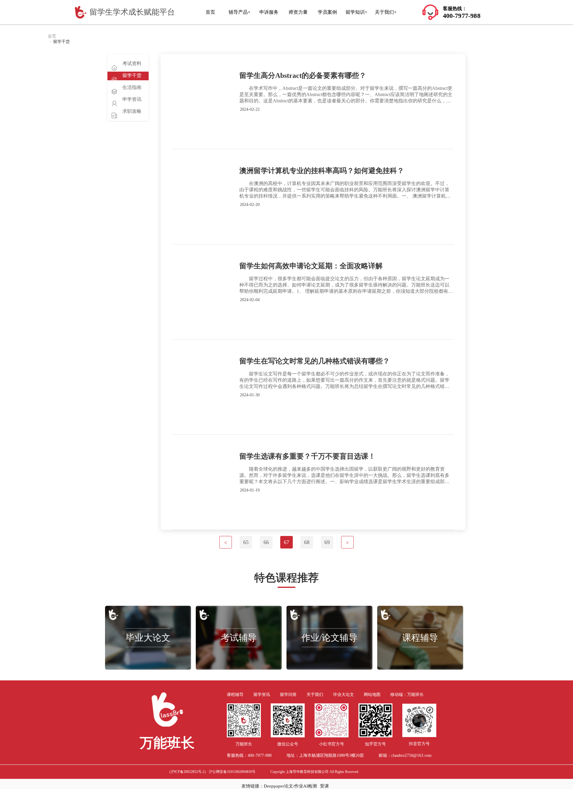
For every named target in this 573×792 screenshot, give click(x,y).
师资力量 (298, 12)
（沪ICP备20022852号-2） (187, 772)
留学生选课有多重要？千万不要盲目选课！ (307, 456)
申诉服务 (268, 12)
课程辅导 (420, 637)
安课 (324, 786)
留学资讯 (261, 694)
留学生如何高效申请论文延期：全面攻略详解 (311, 266)
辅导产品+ (239, 12)
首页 (210, 12)
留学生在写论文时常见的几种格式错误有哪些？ (314, 361)
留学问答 (288, 694)
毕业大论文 (148, 637)
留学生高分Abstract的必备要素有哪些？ (302, 75)
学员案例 (327, 12)
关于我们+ (386, 12)
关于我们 (314, 694)
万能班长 (415, 694)
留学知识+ (356, 12)
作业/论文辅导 (329, 637)
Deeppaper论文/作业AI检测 (290, 786)
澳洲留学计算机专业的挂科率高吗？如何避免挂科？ (321, 171)
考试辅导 (239, 637)
